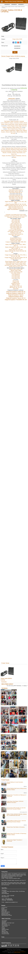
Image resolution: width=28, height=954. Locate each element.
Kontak (2, 908)
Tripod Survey (5, 926)
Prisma (3, 927)
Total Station (4, 920)
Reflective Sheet (5, 929)
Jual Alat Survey (4, 913)
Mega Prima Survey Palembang (14, 1)
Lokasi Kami (4, 910)
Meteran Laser (5, 931)
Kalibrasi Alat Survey (5, 914)
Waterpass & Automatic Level (8, 922)
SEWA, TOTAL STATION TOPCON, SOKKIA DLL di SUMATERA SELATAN (17, 815)
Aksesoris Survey (5, 933)
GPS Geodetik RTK (6, 925)
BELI (15, 52)
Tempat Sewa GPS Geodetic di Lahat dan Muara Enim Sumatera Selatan (16, 808)
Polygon (3, 928)
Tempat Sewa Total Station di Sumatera (16, 827)
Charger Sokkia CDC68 (9, 6)
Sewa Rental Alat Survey (6, 915)
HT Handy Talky (5, 932)
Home (3, 6)
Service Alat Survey (5, 912)
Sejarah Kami (4, 909)
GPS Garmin (4, 924)
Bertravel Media (17, 952)
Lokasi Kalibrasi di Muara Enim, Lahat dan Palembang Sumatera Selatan (16, 821)
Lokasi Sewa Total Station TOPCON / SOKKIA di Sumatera (15, 802)
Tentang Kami (4, 907)
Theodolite (4, 921)
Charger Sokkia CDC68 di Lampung (11, 11)
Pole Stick (4, 930)
